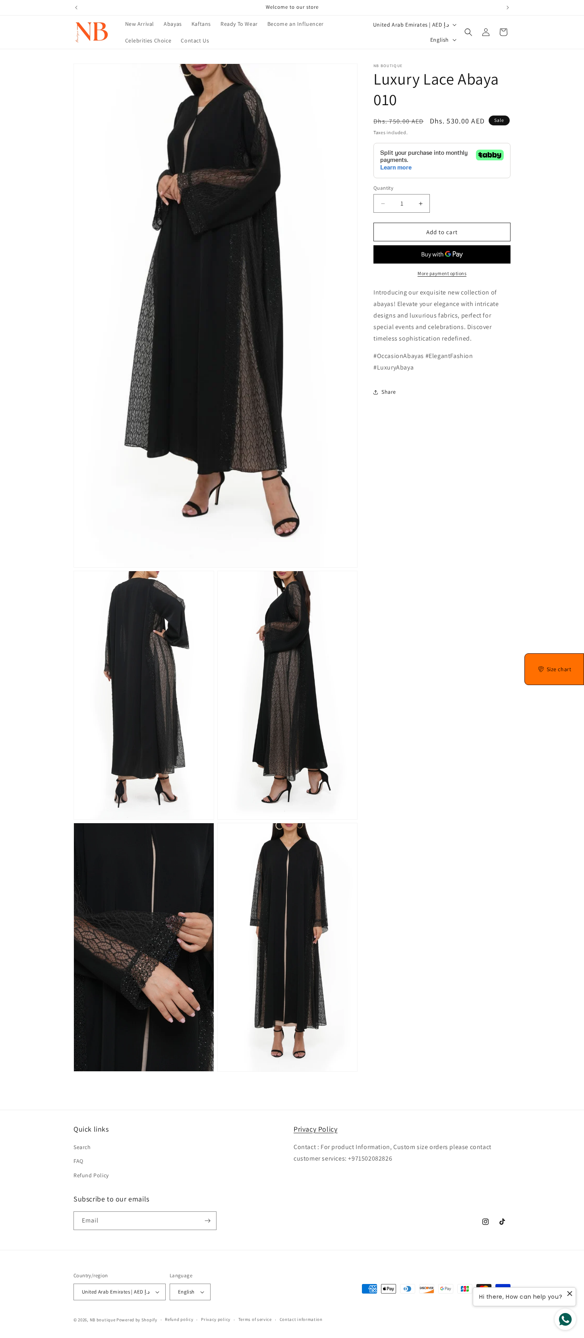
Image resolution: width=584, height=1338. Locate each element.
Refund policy (179, 1319)
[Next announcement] (507, 7)
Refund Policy (91, 1175)
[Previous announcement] (76, 7)
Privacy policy (215, 1319)
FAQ (78, 1161)
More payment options (442, 273)
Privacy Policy (315, 1129)
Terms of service (255, 1319)
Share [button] (388, 391)
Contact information (301, 1319)
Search (82, 1147)
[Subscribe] (207, 1220)
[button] (468, 32)
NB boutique (103, 1320)
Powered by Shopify (136, 1320)
